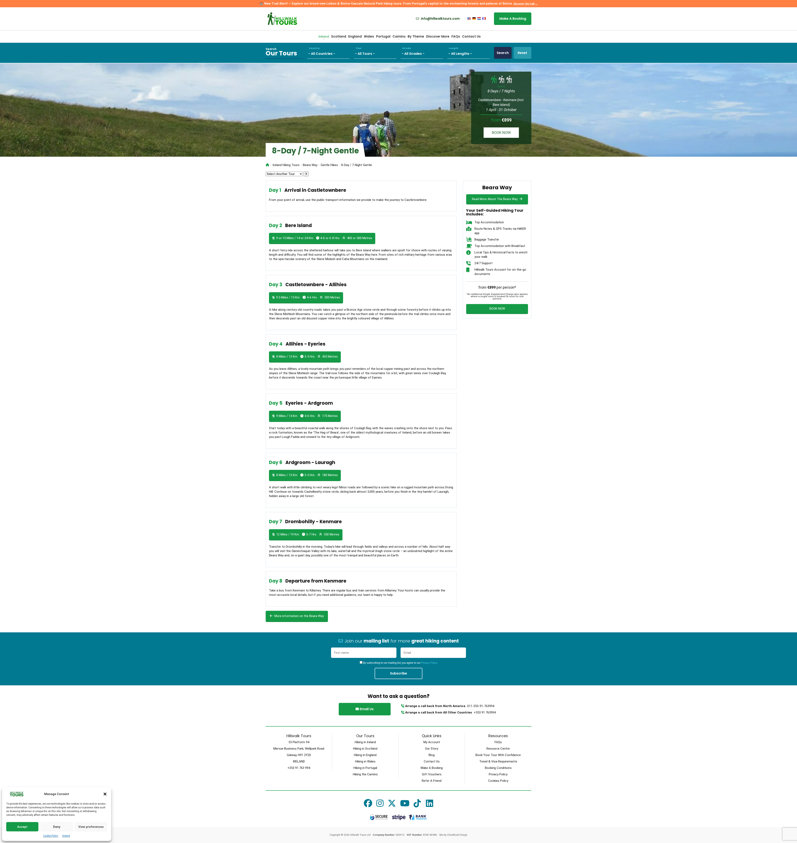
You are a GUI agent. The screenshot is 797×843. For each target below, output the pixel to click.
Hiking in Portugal (365, 768)
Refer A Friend (431, 781)
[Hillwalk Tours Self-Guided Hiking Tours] (267, 165)
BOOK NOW (501, 132)
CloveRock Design (457, 834)
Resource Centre (498, 748)
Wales (369, 36)
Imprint (66, 835)
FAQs (455, 36)
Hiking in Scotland (365, 748)
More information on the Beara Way (299, 616)
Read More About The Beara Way (495, 199)
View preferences (91, 827)
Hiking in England (365, 755)
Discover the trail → (525, 3)
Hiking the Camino (365, 774)
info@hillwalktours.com (440, 19)
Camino (399, 36)
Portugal (383, 36)
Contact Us (471, 36)
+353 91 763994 (485, 712)
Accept (22, 827)
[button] (105, 794)
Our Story (431, 748)
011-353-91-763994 (480, 706)
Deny (56, 827)
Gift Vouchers (431, 774)
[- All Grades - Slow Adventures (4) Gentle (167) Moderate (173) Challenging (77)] (424, 53)
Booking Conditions (498, 768)
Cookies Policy (498, 781)
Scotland (338, 36)
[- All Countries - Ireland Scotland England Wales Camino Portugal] (330, 53)
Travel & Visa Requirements (498, 761)
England (355, 36)
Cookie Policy (50, 835)
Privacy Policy (429, 662)
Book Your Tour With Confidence (498, 755)
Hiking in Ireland (365, 742)
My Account (431, 742)
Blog (432, 755)
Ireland (324, 36)
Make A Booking (512, 18)
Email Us (366, 709)
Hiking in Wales (365, 761)
